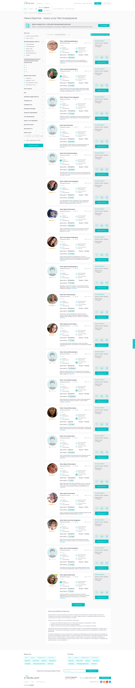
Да (40, 10)
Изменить (46, 10)
